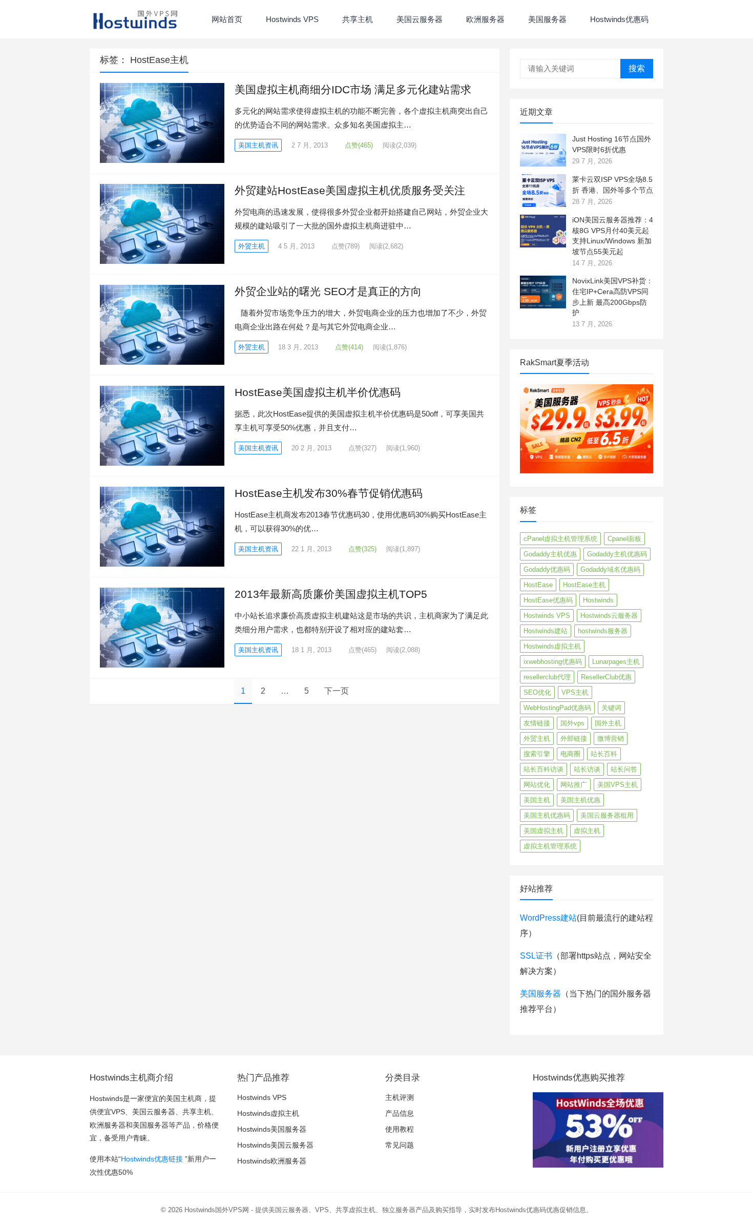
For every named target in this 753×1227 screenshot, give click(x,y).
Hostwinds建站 (546, 631)
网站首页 (226, 19)
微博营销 (610, 738)
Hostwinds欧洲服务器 (271, 1161)
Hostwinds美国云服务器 (275, 1145)
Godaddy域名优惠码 (610, 569)
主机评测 (399, 1097)
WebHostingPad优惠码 (557, 708)
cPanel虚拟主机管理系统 (560, 539)
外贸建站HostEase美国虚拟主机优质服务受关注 (350, 190)
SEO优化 (537, 692)
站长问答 (624, 769)
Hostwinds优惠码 (618, 19)
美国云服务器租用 (607, 815)
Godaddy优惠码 (547, 569)
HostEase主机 (584, 585)
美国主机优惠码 (547, 815)
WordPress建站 (548, 917)
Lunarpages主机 (616, 662)
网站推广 (573, 784)
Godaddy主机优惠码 (617, 554)
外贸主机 (251, 246)
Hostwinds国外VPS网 (216, 1210)
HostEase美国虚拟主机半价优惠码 (318, 392)
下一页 (336, 691)
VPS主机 (575, 692)
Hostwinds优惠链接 (152, 1159)
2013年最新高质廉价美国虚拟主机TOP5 (331, 594)
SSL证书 (536, 955)
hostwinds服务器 (603, 631)
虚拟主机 (587, 831)
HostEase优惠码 (548, 600)
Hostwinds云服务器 (609, 615)
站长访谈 (587, 769)
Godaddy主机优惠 (550, 554)
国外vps (572, 723)
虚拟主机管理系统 (550, 846)
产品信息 (399, 1113)
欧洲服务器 (484, 19)
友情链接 (537, 723)
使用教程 (399, 1129)
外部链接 (573, 738)
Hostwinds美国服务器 (271, 1129)
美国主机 (537, 800)
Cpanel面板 (624, 539)
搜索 (637, 68)
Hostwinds (598, 600)
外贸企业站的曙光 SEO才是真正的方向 (328, 291)
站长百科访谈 (543, 769)
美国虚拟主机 (543, 831)
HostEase (538, 585)
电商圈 (570, 754)
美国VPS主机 (617, 784)
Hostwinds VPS (291, 19)
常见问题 (399, 1145)
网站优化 (537, 784)
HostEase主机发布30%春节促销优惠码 (329, 493)
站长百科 (604, 754)
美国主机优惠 (580, 800)
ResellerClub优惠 (606, 677)
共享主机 (356, 19)
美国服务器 (546, 19)
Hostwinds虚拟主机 (552, 646)
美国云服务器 (418, 19)
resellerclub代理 (547, 677)
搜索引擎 (537, 754)
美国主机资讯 (258, 145)
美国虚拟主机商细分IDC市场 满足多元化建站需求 (353, 89)
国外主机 (608, 723)
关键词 (611, 708)
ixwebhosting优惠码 (553, 662)
